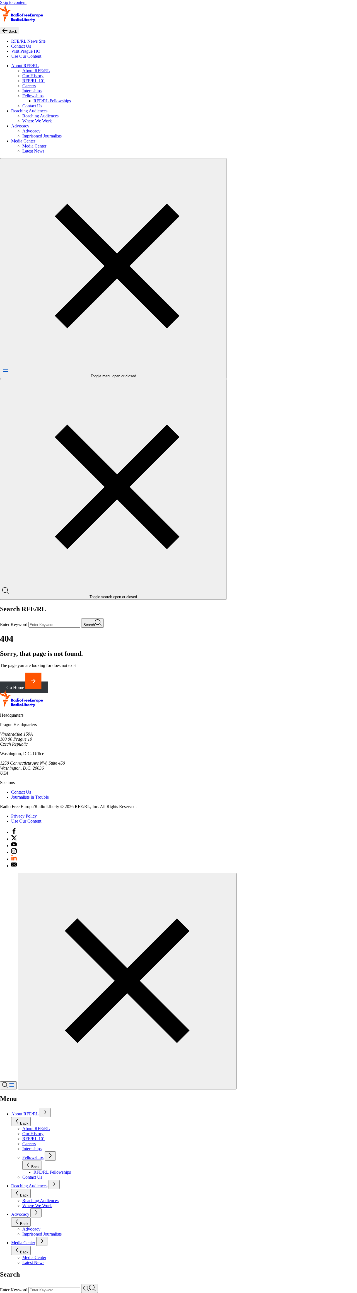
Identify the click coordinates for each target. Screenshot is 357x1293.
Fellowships (33, 95)
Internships (32, 90)
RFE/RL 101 (33, 80)
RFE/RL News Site (28, 41)
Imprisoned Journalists (42, 136)
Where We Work (37, 121)
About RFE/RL (25, 65)
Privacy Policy (24, 816)
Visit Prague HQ (25, 51)
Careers (29, 85)
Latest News (33, 151)
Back (24, 1123)
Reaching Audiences (29, 110)
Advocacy (20, 126)
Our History (33, 75)
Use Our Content (26, 56)
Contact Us (21, 46)
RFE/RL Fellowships (52, 100)
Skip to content (13, 2)
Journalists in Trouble (30, 797)
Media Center (23, 141)
